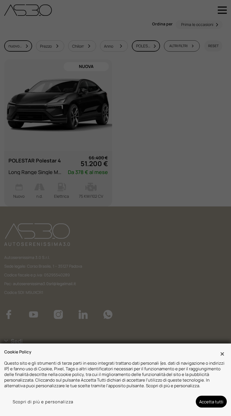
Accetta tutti (211, 401)
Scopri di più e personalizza (43, 401)
